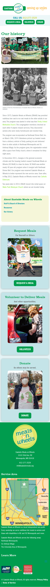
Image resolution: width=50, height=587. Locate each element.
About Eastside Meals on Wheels (23, 199)
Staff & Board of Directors (14, 203)
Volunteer (28, 22)
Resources (8, 207)
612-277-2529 (30, 17)
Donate (40, 22)
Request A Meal (14, 22)
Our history (8, 212)
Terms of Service (9, 583)
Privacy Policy (42, 580)
